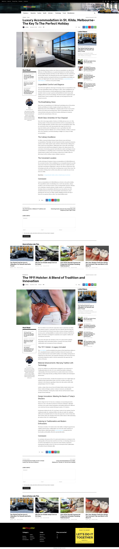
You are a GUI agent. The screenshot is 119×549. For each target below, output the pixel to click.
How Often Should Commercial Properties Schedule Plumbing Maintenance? (89, 77)
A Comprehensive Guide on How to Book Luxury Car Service (57, 175)
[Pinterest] (89, 27)
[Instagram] (105, 1)
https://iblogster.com (29, 109)
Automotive (26, 81)
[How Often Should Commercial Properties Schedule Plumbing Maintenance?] (80, 76)
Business (79, 46)
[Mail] (108, 1)
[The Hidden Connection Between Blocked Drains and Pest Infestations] (80, 68)
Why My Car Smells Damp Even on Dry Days (28, 84)
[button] (94, 13)
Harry (27, 27)
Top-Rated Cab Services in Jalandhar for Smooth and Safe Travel (29, 77)
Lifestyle (24, 17)
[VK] (92, 27)
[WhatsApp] (95, 27)
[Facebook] (103, 1)
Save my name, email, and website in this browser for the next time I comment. (39, 233)
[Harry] (24, 27)
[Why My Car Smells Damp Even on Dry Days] (80, 61)
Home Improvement (87, 66)
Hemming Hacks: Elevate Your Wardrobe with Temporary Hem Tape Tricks (63, 209)
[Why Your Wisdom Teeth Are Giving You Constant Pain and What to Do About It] (80, 84)
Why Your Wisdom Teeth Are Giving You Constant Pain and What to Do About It (90, 85)
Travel (28, 17)
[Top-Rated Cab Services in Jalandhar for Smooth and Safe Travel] (87, 39)
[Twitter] (86, 27)
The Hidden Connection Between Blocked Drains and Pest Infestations (29, 91)
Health (85, 82)
